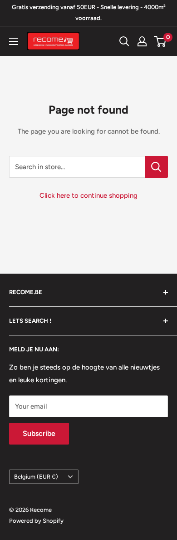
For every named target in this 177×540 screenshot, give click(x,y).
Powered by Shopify (36, 520)
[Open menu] (13, 41)
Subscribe (39, 433)
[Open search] (124, 41)
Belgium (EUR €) (36, 476)
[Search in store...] (156, 167)
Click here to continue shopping (88, 195)
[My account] (142, 41)
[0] (160, 41)
